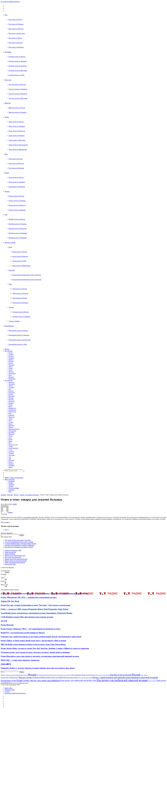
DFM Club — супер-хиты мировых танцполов (20, 660)
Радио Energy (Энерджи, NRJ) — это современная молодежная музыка (30, 629)
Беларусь (11, 356)
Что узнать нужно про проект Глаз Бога (18, 540)
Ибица (10, 406)
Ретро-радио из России (16, 177)
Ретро (7, 173)
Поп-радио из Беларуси (16, 163)
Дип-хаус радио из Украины (18, 89)
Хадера (11, 462)
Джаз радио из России (19, 289)
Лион (10, 420)
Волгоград (11, 401)
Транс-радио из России (16, 122)
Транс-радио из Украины (17, 126)
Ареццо (11, 385)
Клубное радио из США (16, 75)
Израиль (11, 359)
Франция (11, 377)
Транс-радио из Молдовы (17, 140)
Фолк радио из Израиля (20, 256)
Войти (7, 530)
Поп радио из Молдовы (16, 168)
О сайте (7, 691)
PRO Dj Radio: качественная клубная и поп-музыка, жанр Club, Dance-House (33, 644)
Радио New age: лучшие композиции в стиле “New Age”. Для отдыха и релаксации (35, 605)
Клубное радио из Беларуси (18, 66)
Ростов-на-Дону (13, 444)
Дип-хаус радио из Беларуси (18, 94)
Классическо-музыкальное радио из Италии (26, 279)
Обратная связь (10, 690)
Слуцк (10, 450)
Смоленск (11, 451)
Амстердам (12, 384)
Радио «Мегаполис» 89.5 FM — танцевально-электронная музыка (29, 597)
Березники (12, 392)
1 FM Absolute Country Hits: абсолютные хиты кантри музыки (27, 617)
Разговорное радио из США (18, 344)
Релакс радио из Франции (17, 210)
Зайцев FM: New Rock (10, 601)
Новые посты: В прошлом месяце (16, 561)
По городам (8, 380)
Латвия (11, 368)
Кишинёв (11, 415)
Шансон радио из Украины (17, 112)
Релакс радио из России (16, 196)
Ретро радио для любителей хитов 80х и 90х (78, 680)
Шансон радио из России (17, 108)
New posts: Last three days (13, 557)
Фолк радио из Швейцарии (21, 265)
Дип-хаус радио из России (17, 84)
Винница (11, 399)
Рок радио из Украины (16, 24)
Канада (11, 366)
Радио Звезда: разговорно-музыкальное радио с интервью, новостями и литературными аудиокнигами (44, 593)
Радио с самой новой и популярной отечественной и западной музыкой (125, 677)
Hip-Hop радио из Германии (18, 233)
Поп (6, 154)
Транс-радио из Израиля (16, 135)
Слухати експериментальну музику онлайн (19, 542)
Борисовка (12, 396)
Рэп (6, 215)
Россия (10, 352)
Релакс (7, 191)
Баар (10, 389)
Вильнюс (11, 398)
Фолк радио (15, 683)
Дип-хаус (8, 80)
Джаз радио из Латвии (19, 298)
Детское (11, 307)
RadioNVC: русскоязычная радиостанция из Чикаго (23, 633)
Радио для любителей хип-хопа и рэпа (64, 677)
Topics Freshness (10, 554)
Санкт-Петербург (13, 448)
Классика (12, 270)
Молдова (11, 372)
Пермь (10, 441)
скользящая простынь (31, 517)
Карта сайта (8, 688)
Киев (10, 413)
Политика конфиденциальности (15, 693)
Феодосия (11, 460)
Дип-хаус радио (25, 677)
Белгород (11, 391)
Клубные (8, 52)
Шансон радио (24, 683)
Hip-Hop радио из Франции (18, 238)
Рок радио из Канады (16, 42)
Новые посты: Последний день (15, 555)
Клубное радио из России (17, 56)
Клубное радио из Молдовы (18, 70)
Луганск (11, 422)
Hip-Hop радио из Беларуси (18, 228)
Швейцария (12, 378)
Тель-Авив (12, 455)
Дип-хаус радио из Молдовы (18, 98)
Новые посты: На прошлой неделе (16, 559)
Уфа (10, 458)
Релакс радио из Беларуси (17, 205)
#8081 (15, 504)
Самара (11, 446)
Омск (10, 437)
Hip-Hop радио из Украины (17, 224)
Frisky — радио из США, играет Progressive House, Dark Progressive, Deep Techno (34, 609)
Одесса (10, 436)
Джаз (10, 284)
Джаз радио (13, 677)
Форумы (10, 495)
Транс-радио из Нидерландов (18, 145)
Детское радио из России (20, 312)
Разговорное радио (8, 680)
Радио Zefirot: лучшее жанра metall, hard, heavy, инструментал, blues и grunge (33, 641)
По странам (8, 351)
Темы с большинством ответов (15, 562)
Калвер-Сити (12, 411)
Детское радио (5, 677)
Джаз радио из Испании (20, 302)
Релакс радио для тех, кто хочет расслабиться (38, 680)
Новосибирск (12, 431)
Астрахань (11, 387)
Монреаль (11, 425)
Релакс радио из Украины (17, 200)
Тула (10, 457)
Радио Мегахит (7, 625)
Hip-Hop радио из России (17, 219)
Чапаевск (11, 463)
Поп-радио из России (16, 159)
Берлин (11, 394)
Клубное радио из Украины (18, 61)
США (10, 375)
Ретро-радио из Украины (17, 182)
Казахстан (11, 365)
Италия (11, 363)
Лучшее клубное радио (41, 677)
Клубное (25, 675)
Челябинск (12, 465)
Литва (10, 370)
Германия (11, 358)
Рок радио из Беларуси (16, 29)
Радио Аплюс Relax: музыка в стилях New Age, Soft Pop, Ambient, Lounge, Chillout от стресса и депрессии (45, 648)
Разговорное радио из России (18, 330)
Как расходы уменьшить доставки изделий (19, 547)
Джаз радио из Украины (20, 293)
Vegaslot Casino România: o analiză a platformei (19, 545)
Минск (10, 424)
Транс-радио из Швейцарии (18, 149)
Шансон (8, 103)
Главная (3, 495)
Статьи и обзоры (14, 321)
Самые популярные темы (13, 550)
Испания (11, 361)
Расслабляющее (76, 675)
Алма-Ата (11, 382)
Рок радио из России (15, 19)
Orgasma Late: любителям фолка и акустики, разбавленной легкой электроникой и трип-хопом (41, 637)
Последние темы (10, 564)
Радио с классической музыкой (85, 677)
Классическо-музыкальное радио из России (26, 275)
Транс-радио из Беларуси (17, 131)
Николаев (11, 434)
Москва (11, 427)
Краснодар (12, 417)
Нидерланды (12, 373)
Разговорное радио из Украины (19, 335)
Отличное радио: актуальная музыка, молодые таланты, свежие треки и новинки (35, 652)
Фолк (10, 247)
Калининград (12, 410)
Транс (7, 117)
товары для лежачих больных (29, 495)
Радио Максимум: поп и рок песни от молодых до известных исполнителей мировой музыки (40, 656)
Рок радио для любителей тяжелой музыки (122, 680)
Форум (7, 349)
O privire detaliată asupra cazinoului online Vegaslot (20, 543)
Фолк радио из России (19, 252)
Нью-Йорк (11, 432)
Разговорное (9, 326)
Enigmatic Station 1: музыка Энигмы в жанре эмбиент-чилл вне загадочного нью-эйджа (38, 668)
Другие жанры (10, 242)
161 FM (4, 621)
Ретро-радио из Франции (17, 187)
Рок (6, 15)
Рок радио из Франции (16, 47)
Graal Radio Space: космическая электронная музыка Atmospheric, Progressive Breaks (36, 613)
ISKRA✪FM (6, 664)
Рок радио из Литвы (15, 38)
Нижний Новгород (14, 429)
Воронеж (11, 403)
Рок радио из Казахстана (17, 33)
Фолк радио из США (19, 261)
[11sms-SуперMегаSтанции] (10, 1)
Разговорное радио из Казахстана (20, 340)
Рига (10, 443)
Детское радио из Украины (21, 316)
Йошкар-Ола (12, 408)
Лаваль (11, 418)
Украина (11, 354)
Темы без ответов (10, 552)
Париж (10, 439)
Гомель (11, 404)
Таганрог (11, 453)
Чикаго (11, 467)
